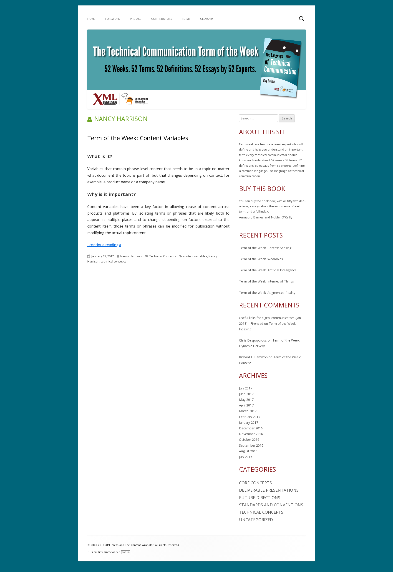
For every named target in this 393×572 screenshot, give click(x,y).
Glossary (207, 19)
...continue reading (104, 244)
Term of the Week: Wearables (261, 259)
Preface (135, 19)
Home (91, 19)
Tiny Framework (108, 552)
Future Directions (259, 497)
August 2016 (248, 451)
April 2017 (246, 405)
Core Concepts (255, 482)
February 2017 (249, 417)
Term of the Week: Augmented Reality (267, 292)
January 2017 (248, 422)
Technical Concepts (162, 256)
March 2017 (248, 411)
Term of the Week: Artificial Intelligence (268, 270)
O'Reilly (287, 217)
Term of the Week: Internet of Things (266, 281)
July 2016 (245, 457)
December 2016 (251, 428)
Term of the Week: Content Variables (137, 138)
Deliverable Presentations (269, 490)
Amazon (245, 217)
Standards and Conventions (271, 505)
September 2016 (251, 445)
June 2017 (246, 394)
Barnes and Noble (266, 217)
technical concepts (113, 261)
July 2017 (245, 388)
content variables (195, 256)
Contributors (161, 19)
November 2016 (251, 434)
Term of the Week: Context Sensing (265, 248)
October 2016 (249, 439)
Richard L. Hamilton (253, 357)
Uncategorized (256, 519)
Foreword (112, 19)
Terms (186, 19)
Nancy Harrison (131, 256)
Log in (126, 552)
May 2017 (246, 399)
